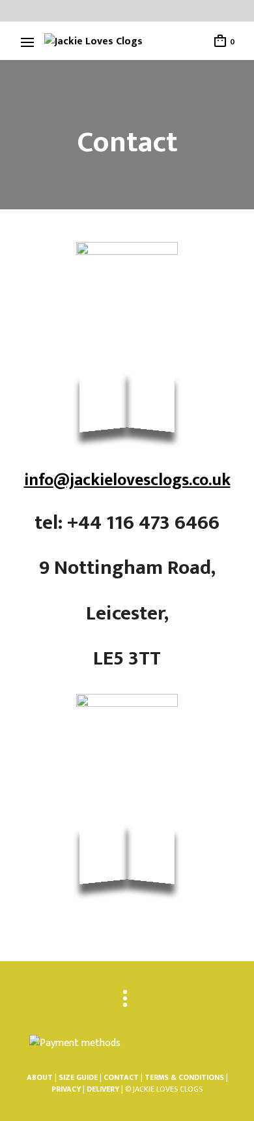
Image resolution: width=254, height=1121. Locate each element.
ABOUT (40, 1077)
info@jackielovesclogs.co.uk (127, 480)
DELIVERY (103, 1089)
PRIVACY (66, 1089)
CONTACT (121, 1077)
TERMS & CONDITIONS (185, 1077)
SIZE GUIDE (78, 1077)
